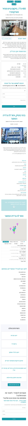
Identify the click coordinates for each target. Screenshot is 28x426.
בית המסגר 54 (22, 274)
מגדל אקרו (23, 276)
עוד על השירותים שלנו (14, 384)
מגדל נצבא (23, 317)
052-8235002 (21, 85)
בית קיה (24, 290)
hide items (5, 241)
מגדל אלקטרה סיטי (22, 272)
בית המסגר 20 (22, 297)
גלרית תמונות (12, 33)
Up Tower (23, 310)
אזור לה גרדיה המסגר (9, 17)
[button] (14, 232)
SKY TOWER (23, 281)
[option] (14, 28)
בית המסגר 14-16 (22, 292)
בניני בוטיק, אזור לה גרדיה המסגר (19, 278)
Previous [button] (3, 28)
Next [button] (25, 28)
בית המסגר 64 (22, 287)
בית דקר (23, 283)
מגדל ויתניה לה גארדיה (21, 303)
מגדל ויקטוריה (23, 315)
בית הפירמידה (22, 294)
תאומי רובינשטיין (22, 306)
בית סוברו (23, 299)
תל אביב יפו (16, 17)
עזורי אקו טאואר (22, 312)
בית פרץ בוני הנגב (22, 301)
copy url (13, 4)
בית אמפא (23, 308)
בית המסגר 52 (22, 319)
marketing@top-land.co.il (9, 85)
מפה (17, 33)
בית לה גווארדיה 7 (22, 285)
